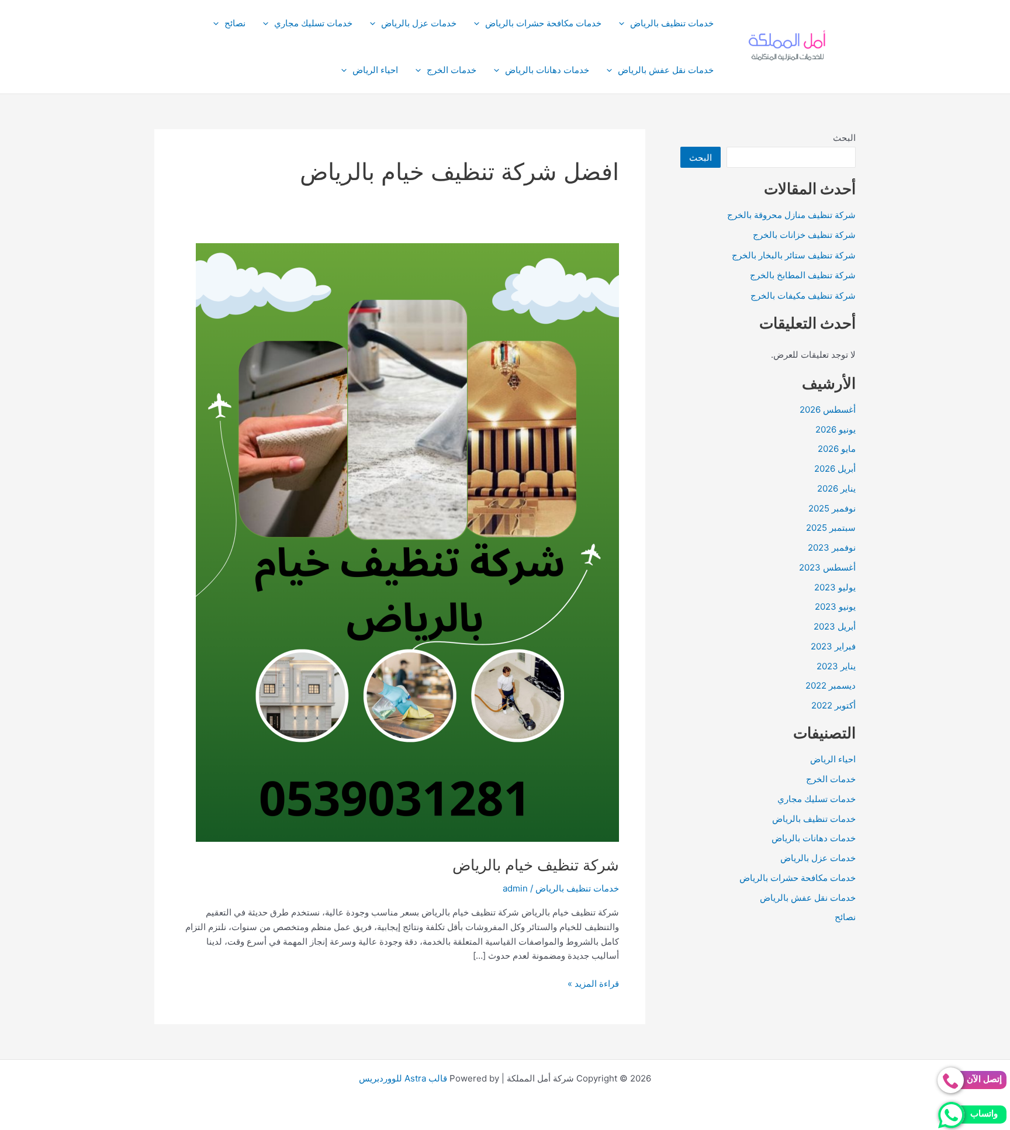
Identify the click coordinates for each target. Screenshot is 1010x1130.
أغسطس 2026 (828, 409)
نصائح (234, 23)
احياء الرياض (375, 69)
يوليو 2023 (835, 587)
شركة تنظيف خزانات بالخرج (804, 234)
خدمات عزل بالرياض (418, 23)
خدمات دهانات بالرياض (547, 69)
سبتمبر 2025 (831, 527)
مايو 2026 (837, 448)
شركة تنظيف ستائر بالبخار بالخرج (794, 255)
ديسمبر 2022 (830, 685)
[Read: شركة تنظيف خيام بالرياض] (407, 541)
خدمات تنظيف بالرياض (672, 23)
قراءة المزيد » (593, 984)
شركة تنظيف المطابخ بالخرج (803, 275)
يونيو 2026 (835, 429)
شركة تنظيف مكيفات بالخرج (803, 295)
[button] (624, 23)
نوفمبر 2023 (832, 547)
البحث (844, 137)
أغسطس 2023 (827, 567)
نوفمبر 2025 (832, 508)
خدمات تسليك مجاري (313, 23)
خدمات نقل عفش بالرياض (666, 69)
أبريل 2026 (835, 468)
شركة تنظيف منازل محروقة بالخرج (791, 214)
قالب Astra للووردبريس (403, 1078)
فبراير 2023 (833, 646)
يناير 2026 (836, 488)
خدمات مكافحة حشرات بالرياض (543, 23)
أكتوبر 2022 (833, 705)
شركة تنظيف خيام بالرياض (535, 865)
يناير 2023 (836, 666)
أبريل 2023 (835, 626)
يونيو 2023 (835, 606)
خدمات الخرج (451, 69)
